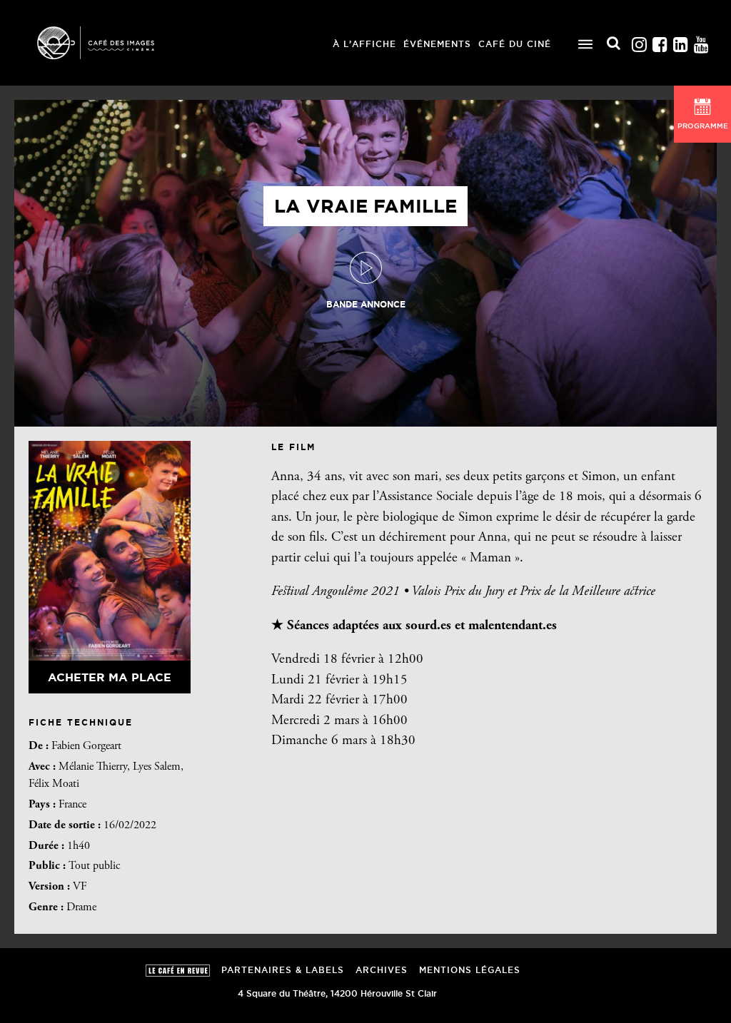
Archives (382, 969)
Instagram (638, 41)
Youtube (701, 41)
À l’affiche (364, 44)
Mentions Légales (469, 969)
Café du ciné (514, 44)
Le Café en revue (178, 970)
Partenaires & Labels (282, 969)
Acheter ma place (109, 677)
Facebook (659, 41)
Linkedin (680, 41)
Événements (437, 44)
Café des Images (114, 42)
